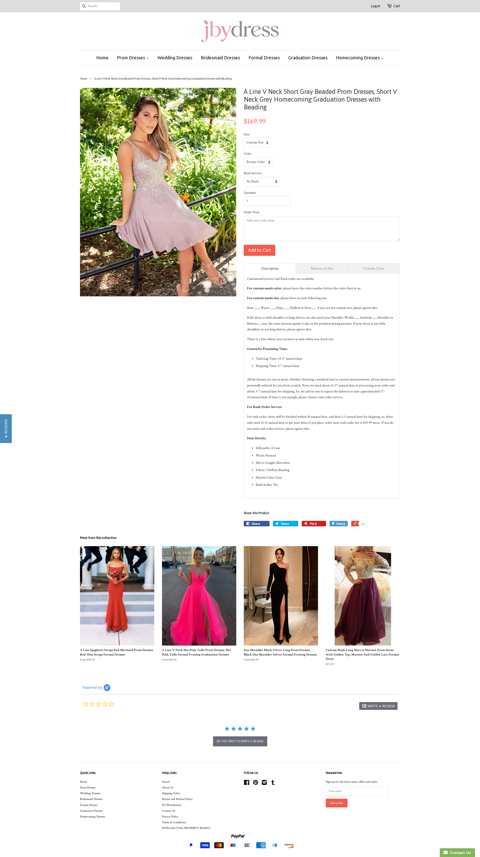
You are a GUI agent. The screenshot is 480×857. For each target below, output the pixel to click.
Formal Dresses (264, 57)
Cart (397, 6)
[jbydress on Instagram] (264, 784)
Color (248, 153)
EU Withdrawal (171, 805)
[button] (378, 706)
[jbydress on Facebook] (247, 784)
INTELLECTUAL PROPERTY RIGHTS (186, 828)
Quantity (250, 192)
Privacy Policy (170, 816)
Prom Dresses (131, 57)
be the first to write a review (240, 741)
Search (166, 782)
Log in (375, 6)
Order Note (252, 212)
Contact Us (168, 811)
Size (247, 134)
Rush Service (253, 173)
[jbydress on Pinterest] (255, 784)
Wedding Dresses (175, 57)
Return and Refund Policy (177, 799)
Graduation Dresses (308, 57)
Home (102, 57)
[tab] (270, 268)
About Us (167, 787)
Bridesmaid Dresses (220, 57)
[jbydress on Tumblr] (273, 784)
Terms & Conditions (174, 822)
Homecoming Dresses (358, 57)
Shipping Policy (171, 793)
